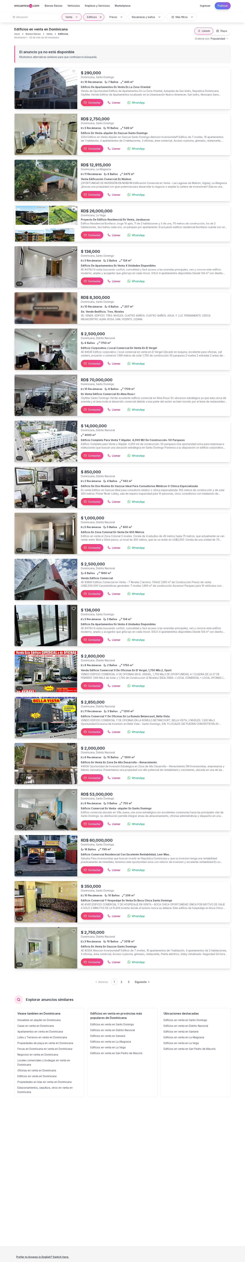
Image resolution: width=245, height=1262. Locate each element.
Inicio (17, 34)
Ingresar (205, 5)
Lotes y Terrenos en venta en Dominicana (42, 1037)
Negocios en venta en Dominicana (37, 1054)
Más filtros (182, 17)
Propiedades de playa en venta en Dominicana (45, 1043)
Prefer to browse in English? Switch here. (42, 1256)
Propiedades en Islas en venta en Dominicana (44, 1081)
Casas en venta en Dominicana (35, 1025)
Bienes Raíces (33, 34)
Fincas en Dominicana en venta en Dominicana (44, 1048)
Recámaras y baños (143, 17)
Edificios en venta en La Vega (108, 1047)
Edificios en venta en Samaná (107, 1035)
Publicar (223, 5)
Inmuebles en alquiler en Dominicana (39, 1020)
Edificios (92, 17)
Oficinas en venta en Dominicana (36, 1070)
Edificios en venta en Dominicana (36, 1076)
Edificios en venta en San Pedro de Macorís (116, 1053)
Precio (113, 17)
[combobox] (212, 38)
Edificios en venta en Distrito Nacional (112, 1030)
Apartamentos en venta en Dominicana (40, 1031)
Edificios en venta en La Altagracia (110, 1041)
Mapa (223, 30)
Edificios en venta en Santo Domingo (112, 1024)
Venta (68, 17)
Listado (206, 30)
